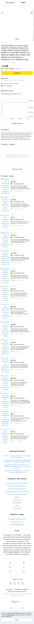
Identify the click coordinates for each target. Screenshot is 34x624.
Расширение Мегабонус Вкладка (17, 494)
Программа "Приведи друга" (17, 519)
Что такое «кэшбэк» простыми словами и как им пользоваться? (17, 456)
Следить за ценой (17, 123)
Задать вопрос (17, 500)
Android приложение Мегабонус (17, 486)
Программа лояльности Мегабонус (17, 483)
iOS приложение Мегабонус (17, 489)
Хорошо (17, 620)
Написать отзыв (17, 169)
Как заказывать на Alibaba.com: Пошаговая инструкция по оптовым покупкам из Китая (17, 461)
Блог (17, 505)
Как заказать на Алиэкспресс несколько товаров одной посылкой (17, 471)
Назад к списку (2, 13)
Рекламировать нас (17, 522)
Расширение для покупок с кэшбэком (17, 491)
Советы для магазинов (17, 524)
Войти (23, 2)
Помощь (17, 497)
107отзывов (4, 80)
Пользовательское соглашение (13, 593)
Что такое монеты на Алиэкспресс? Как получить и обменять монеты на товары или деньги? (17, 466)
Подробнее (18, 68)
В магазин (17, 73)
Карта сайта (17, 508)
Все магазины (17, 503)
